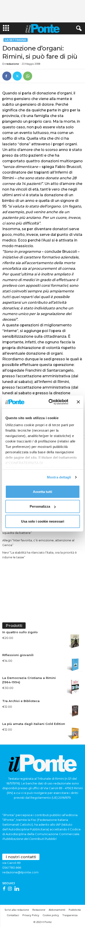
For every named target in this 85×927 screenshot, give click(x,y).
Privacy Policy (30, 915)
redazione (12, 63)
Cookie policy (51, 915)
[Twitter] (17, 76)
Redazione (38, 909)
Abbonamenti (57, 909)
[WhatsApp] (27, 76)
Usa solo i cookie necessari (42, 521)
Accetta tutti (42, 491)
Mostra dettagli (59, 477)
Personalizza (40, 506)
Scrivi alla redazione (17, 909)
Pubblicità (75, 909)
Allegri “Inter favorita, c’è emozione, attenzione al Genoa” (38, 542)
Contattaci (13, 915)
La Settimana (15, 40)
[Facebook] (6, 76)
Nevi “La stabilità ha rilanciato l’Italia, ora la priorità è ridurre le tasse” (39, 555)
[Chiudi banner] (78, 402)
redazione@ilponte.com (20, 872)
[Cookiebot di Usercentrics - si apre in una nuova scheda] (50, 402)
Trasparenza (70, 915)
